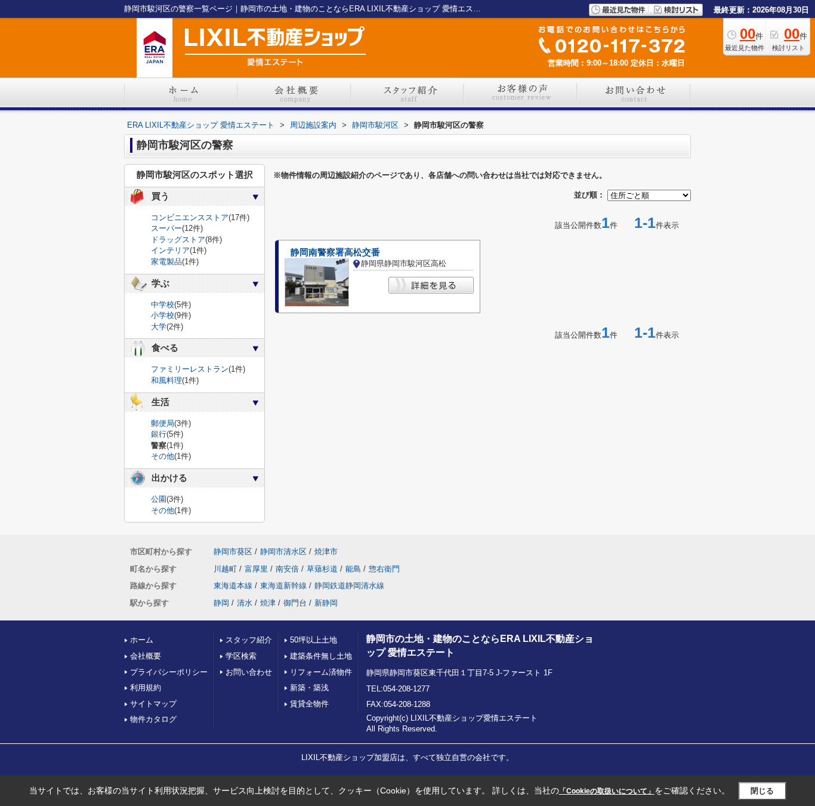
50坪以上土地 (313, 639)
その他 (162, 456)
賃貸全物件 (309, 703)
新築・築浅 (309, 687)
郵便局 (162, 423)
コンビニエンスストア (190, 217)
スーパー (166, 228)
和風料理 (166, 380)
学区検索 (241, 655)
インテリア (170, 250)
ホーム (141, 639)
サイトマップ (153, 703)
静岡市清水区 (283, 551)
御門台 (295, 602)
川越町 (225, 568)
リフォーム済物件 (321, 672)
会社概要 (145, 655)
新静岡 (326, 602)
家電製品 (166, 261)
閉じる (762, 790)
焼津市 (326, 551)
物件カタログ (153, 719)
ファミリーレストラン (190, 369)
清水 (244, 602)
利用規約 (145, 687)
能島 (353, 568)
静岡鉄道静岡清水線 (349, 585)
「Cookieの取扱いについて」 (607, 791)
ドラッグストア (178, 239)
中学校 (162, 304)
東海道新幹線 (283, 585)
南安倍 (287, 568)
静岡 (221, 602)
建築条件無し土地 (321, 655)
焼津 (268, 602)
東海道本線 (233, 585)
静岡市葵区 (233, 551)
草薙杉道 (322, 568)
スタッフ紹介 (249, 639)
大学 (158, 326)
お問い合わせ (249, 672)
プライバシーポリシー (169, 672)
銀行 (158, 434)
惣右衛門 (384, 568)
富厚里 (256, 568)
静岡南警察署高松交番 (335, 252)
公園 (158, 499)
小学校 (162, 315)
